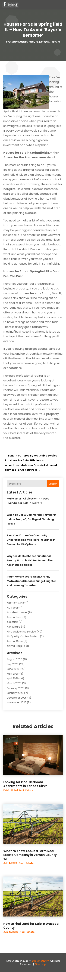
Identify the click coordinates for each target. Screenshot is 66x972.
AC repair (13, 607)
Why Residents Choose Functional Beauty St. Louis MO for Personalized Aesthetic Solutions (30, 560)
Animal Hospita (16, 646)
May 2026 (13, 673)
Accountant (14, 617)
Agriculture (13, 626)
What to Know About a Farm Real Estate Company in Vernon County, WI (30, 855)
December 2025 (17, 697)
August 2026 (14, 659)
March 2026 (14, 683)
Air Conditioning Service (21, 631)
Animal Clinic (15, 641)
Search (53, 484)
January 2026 (15, 693)
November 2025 (16, 702)
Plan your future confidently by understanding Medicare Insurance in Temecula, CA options (31, 540)
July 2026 (12, 664)
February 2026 (15, 688)
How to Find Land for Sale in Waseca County (31, 926)
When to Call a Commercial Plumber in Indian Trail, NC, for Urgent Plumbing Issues (31, 519)
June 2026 (13, 669)
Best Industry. (40, 960)
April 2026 (13, 678)
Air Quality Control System (23, 636)
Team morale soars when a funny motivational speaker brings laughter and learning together (31, 581)
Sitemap (40, 964)
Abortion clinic (16, 602)
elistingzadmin (18, 42)
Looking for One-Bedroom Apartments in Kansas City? (25, 784)
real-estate (52, 42)
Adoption (12, 622)
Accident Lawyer (17, 612)
